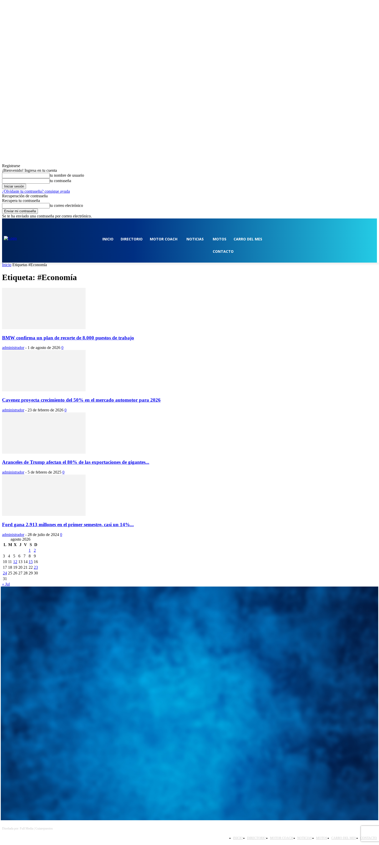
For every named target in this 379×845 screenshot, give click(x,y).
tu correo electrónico (66, 205)
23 (36, 567)
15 (31, 561)
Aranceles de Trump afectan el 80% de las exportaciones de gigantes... (75, 462)
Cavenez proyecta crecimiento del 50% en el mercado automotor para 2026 (81, 400)
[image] (189, 638)
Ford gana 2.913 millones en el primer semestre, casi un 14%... (68, 524)
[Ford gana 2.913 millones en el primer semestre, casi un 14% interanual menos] (44, 514)
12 (15, 561)
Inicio (6, 265)
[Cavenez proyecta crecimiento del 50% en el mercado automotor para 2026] (44, 390)
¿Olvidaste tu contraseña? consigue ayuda (36, 191)
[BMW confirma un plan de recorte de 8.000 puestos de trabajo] (44, 328)
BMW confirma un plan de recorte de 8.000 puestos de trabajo (68, 337)
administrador (13, 347)
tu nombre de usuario (67, 175)
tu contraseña (60, 180)
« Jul (6, 584)
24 (5, 573)
